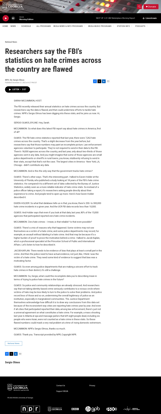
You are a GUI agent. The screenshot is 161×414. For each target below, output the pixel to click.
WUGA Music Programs (100, 26)
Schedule (26, 26)
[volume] (13, 18)
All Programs (43, 26)
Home (5, 26)
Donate (152, 6)
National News (11, 42)
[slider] (17, 18)
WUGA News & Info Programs (68, 26)
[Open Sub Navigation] (18, 26)
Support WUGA (62, 391)
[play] (6, 18)
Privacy (92, 386)
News (13, 26)
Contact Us (60, 386)
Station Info (123, 26)
